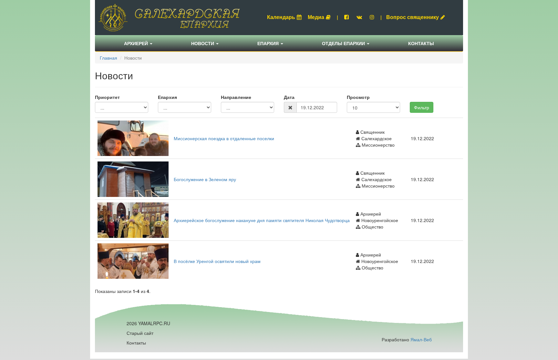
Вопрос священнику (412, 17)
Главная (108, 57)
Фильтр (421, 107)
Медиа (316, 17)
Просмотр (358, 97)
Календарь (281, 17)
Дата (289, 97)
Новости (203, 43)
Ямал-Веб (421, 339)
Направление (236, 97)
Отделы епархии (344, 43)
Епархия (268, 43)
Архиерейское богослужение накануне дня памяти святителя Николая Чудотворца (262, 220)
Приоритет (107, 97)
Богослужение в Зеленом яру (205, 179)
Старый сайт (140, 333)
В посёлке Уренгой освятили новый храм (217, 261)
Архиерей (136, 43)
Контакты (421, 43)
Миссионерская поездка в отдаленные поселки (224, 138)
